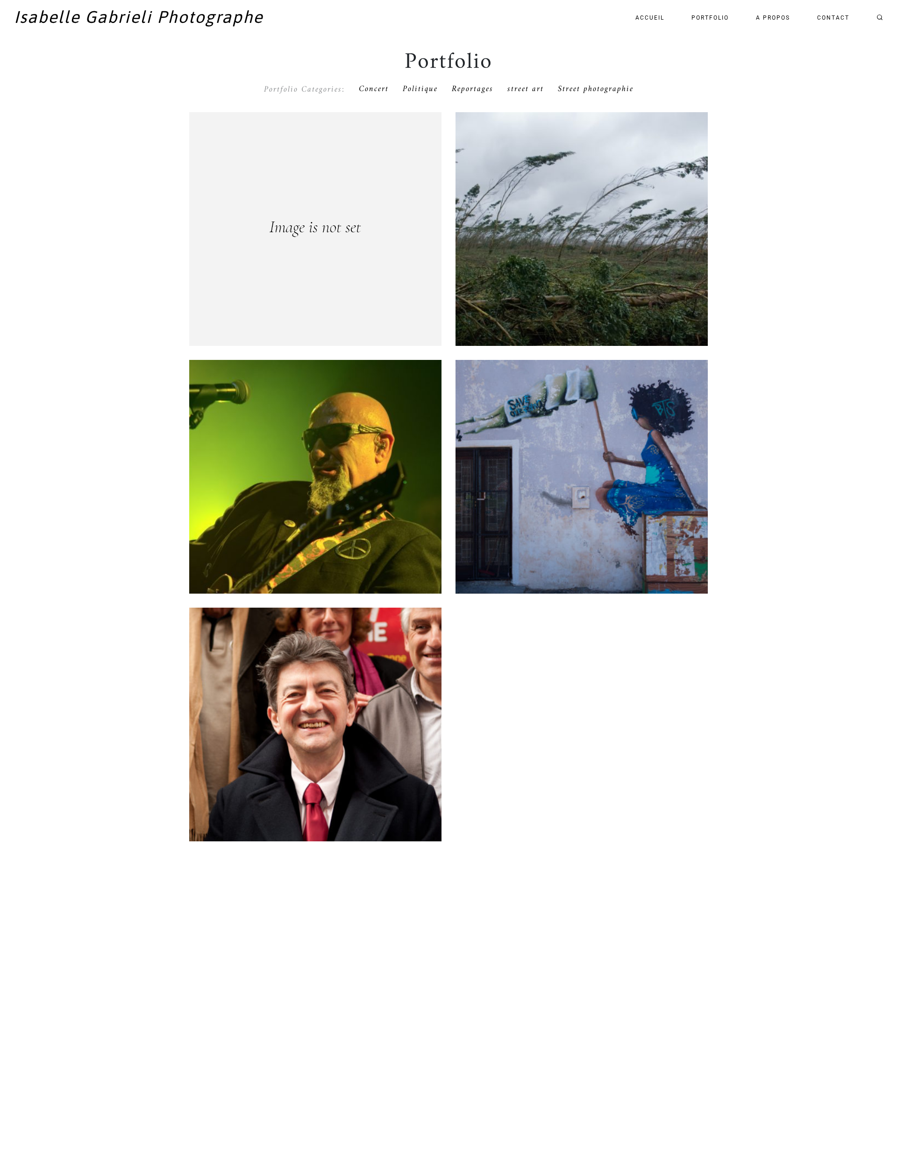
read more (315, 250)
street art (525, 89)
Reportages (472, 89)
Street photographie (596, 89)
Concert (374, 89)
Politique (420, 89)
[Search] (879, 17)
